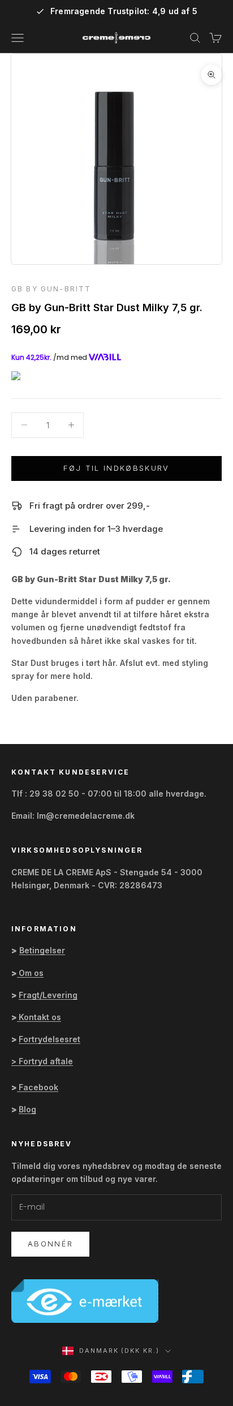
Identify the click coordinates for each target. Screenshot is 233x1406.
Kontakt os (40, 1017)
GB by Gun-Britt (51, 289)
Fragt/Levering (48, 995)
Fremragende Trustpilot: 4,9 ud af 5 (123, 11)
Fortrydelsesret (49, 1039)
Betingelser (42, 950)
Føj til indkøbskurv (116, 467)
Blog (27, 1109)
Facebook (38, 1087)
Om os (31, 973)
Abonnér (50, 1243)
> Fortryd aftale (42, 1061)
